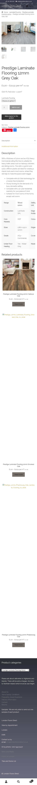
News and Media (8, 752)
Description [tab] (6, 141)
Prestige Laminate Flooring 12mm (19, 127)
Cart (29, 780)
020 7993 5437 (11, 1)
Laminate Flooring (15, 12)
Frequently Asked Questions (12, 697)
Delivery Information (9, 700)
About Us (5, 692)
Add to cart (16, 107)
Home (6, 12)
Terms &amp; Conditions (10, 695)
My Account (6, 781)
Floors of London (8, 756)
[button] (32, 24)
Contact (4, 702)
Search (18, 781)
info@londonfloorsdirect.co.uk (24, 1)
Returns (4, 705)
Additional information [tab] (10, 146)
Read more (19, 304)
